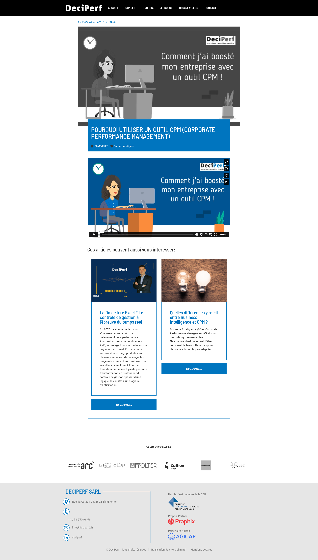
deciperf (77, 537)
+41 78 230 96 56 (79, 519)
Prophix (148, 8)
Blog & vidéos (188, 8)
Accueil (113, 8)
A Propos (166, 8)
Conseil (130, 8)
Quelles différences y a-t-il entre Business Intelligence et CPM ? (194, 317)
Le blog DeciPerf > (97, 21)
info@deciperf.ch (82, 527)
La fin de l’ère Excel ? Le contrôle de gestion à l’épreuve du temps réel (121, 317)
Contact (210, 8)
